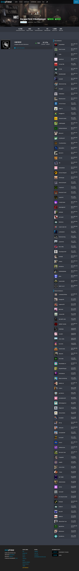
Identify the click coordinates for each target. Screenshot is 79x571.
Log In (76, 1)
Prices (35, 22)
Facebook (36, 555)
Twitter (36, 553)
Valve (16, 558)
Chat (43, 1)
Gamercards (26, 1)
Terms (24, 565)
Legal (24, 560)
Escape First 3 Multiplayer (33, 19)
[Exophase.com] (7, 2)
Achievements (24, 22)
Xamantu (11, 556)
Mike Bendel (12, 554)
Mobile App (25, 553)
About (24, 556)
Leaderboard (33, 1)
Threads (36, 551)
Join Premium (25, 567)
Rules (24, 555)
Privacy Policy (26, 564)
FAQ (23, 551)
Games (16, 1)
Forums (20, 1)
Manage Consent (26, 562)
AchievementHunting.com (40, 556)
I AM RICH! (17, 42)
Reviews (39, 1)
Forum (38, 22)
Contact (24, 558)
